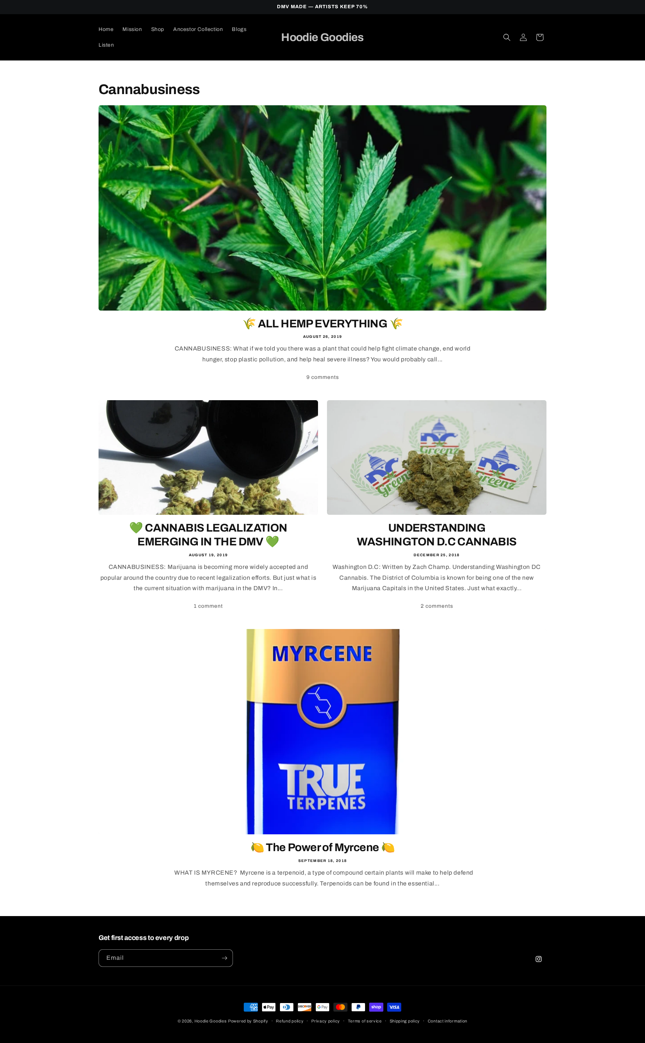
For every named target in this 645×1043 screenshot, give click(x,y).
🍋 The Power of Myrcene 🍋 (322, 847)
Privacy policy (325, 1021)
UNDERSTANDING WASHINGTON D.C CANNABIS (436, 535)
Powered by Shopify (248, 1021)
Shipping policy (405, 1021)
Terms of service (365, 1021)
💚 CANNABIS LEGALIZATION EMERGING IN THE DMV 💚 (208, 535)
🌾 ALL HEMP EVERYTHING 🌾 (322, 324)
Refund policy (289, 1021)
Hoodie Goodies (210, 1021)
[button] (507, 37)
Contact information (447, 1021)
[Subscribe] (224, 958)
